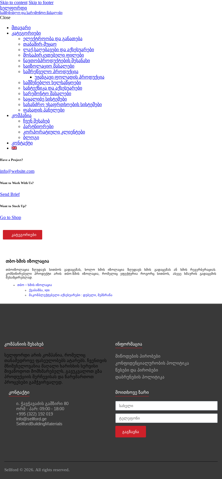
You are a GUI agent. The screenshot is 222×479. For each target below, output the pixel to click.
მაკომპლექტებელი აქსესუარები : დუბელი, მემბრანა (70, 295)
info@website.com (17, 171)
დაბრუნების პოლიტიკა (139, 376)
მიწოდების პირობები (137, 356)
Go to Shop (10, 217)
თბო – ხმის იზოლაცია (34, 285)
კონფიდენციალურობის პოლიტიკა (152, 363)
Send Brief (10, 194)
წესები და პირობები (136, 369)
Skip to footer (41, 2)
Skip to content (13, 2)
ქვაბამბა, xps (39, 290)
